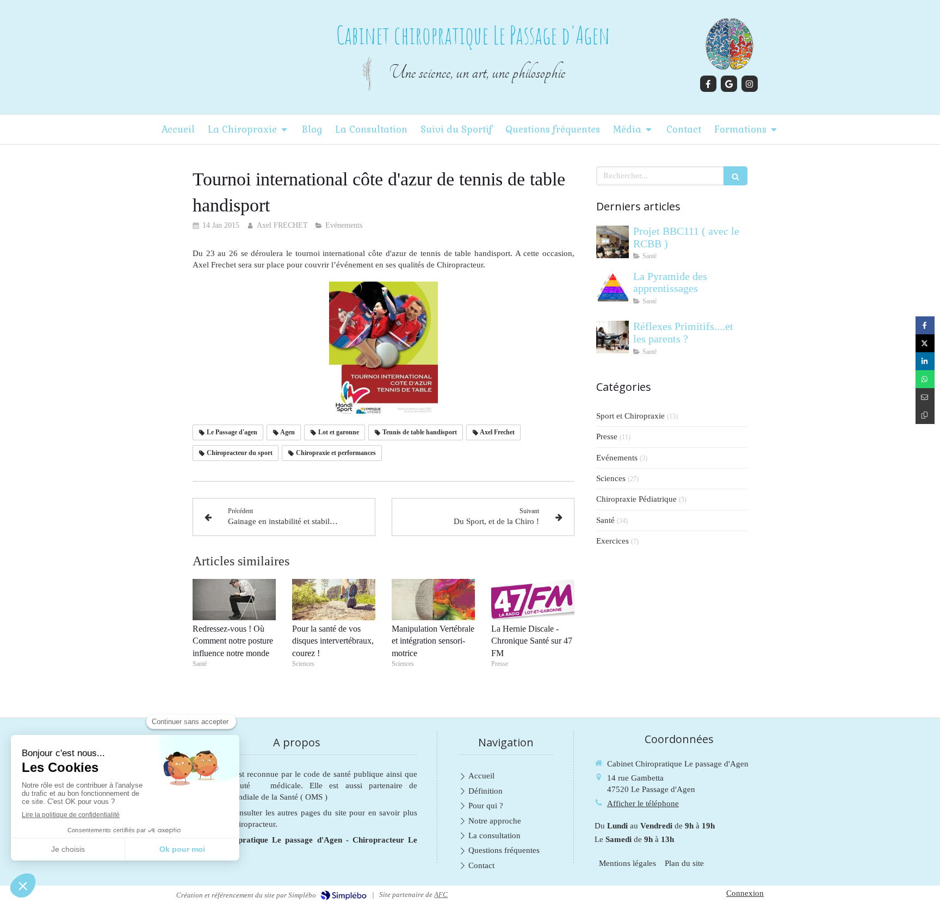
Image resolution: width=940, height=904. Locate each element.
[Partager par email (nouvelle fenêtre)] (925, 397)
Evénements (617, 457)
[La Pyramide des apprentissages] (612, 287)
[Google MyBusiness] (729, 84)
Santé (605, 520)
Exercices (612, 541)
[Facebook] (708, 84)
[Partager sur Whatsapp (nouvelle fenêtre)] (925, 379)
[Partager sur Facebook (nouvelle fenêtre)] (925, 325)
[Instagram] (749, 84)
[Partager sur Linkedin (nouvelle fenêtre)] (925, 361)
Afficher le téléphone (643, 803)
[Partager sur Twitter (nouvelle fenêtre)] (925, 343)
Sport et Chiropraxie (630, 416)
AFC (441, 894)
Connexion (745, 893)
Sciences (611, 478)
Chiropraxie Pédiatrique (636, 499)
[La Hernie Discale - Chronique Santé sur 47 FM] (532, 600)
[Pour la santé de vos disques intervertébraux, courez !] (333, 600)
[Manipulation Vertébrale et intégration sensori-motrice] (433, 600)
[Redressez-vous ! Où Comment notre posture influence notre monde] (234, 600)
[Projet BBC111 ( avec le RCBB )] (612, 242)
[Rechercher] (735, 175)
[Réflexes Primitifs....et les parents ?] (612, 337)
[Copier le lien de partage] (925, 415)
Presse (606, 436)
